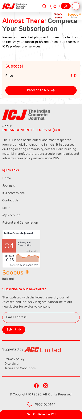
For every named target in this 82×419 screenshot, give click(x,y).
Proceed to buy (38, 90)
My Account (11, 215)
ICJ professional (14, 193)
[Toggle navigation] (76, 6)
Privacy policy (14, 359)
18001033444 (44, 404)
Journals (8, 185)
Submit (11, 329)
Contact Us (10, 200)
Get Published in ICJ (41, 414)
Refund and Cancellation (20, 222)
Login (6, 208)
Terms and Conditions (20, 368)
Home (6, 178)
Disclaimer (12, 363)
